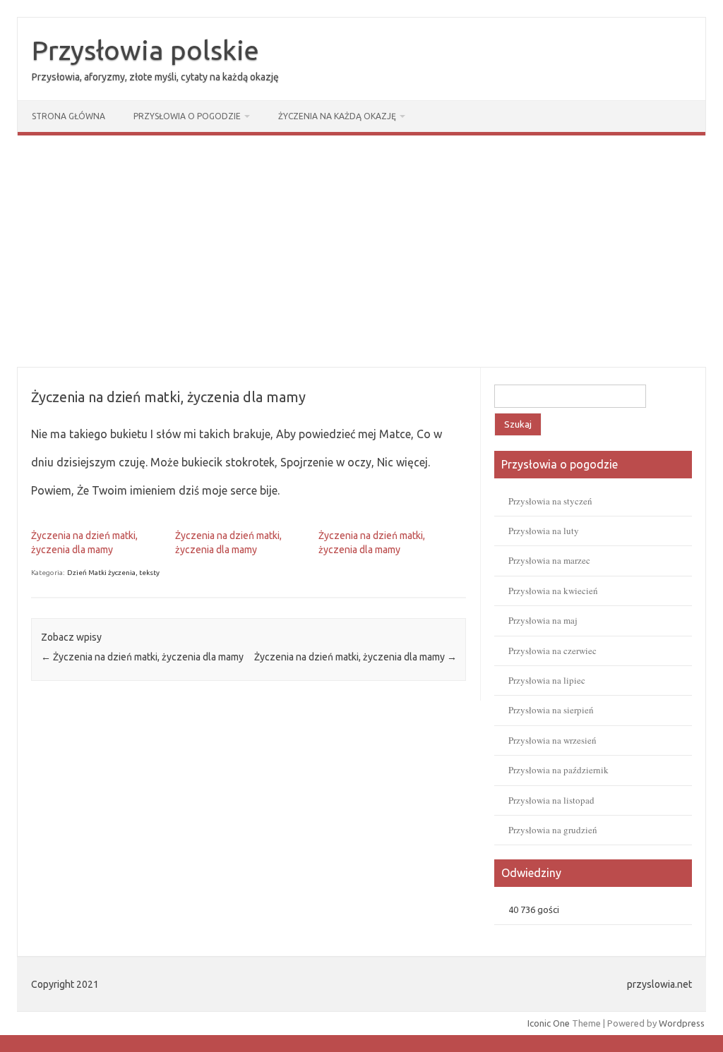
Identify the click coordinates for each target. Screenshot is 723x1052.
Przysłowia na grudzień (552, 829)
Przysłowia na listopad (551, 800)
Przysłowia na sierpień (551, 709)
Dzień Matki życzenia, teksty (113, 572)
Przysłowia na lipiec (546, 680)
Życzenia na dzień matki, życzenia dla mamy (142, 657)
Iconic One (548, 1023)
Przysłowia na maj (543, 620)
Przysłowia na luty (543, 530)
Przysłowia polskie (145, 50)
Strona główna (68, 116)
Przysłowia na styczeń (550, 501)
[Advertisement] (361, 251)
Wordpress (682, 1023)
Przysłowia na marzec (549, 560)
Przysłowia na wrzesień (552, 740)
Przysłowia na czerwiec (552, 650)
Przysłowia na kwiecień (553, 590)
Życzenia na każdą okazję (337, 116)
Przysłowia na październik (558, 769)
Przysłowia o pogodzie (187, 116)
